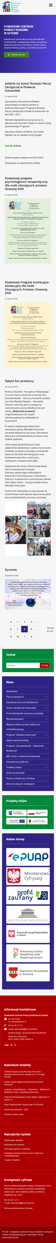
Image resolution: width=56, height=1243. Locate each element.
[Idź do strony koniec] (31, 636)
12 (18, 636)
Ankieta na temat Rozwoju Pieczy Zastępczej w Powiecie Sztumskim (28, 87)
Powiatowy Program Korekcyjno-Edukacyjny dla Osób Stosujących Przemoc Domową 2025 (27, 288)
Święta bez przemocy (19, 381)
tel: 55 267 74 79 (15, 1025)
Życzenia (11, 570)
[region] (28, 44)
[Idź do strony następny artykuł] (24, 636)
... (38, 621)
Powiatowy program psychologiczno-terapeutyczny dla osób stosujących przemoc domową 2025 (26, 183)
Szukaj (44, 665)
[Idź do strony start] (11, 621)
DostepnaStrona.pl (17, 1235)
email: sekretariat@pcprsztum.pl (22, 1029)
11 (11, 636)
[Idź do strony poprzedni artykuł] (17, 621)
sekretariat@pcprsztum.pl (22, 1203)
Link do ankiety (13, 146)
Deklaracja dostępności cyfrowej (18, 1208)
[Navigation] (51, 5)
